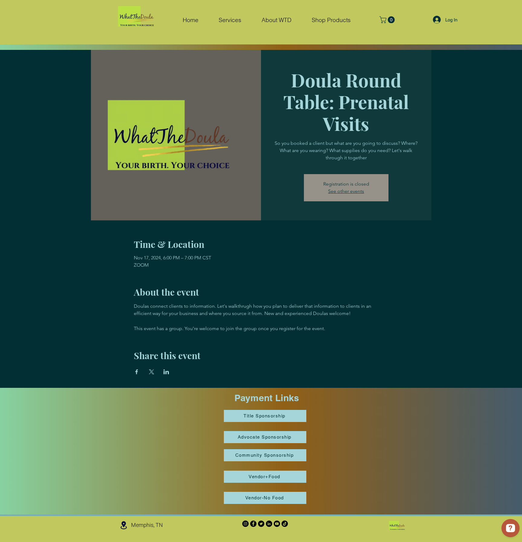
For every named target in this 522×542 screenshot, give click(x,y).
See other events (346, 191)
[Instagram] (245, 524)
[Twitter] (261, 524)
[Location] (123, 525)
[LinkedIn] (269, 524)
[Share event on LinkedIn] (166, 371)
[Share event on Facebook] (137, 371)
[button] (229, 20)
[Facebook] (253, 524)
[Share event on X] (151, 371)
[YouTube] (277, 524)
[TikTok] (285, 524)
